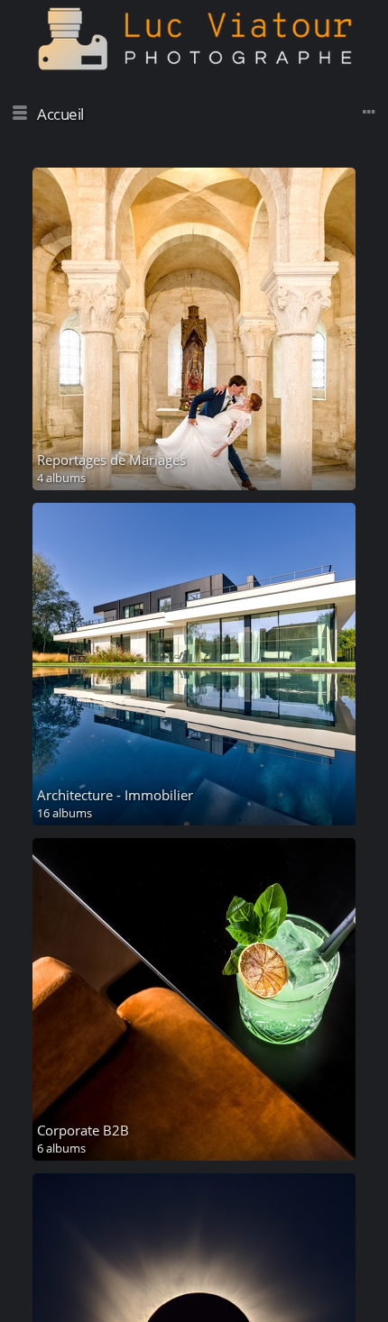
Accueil (60, 114)
